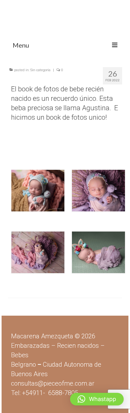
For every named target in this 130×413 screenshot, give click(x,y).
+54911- (50, 393)
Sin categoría (40, 70)
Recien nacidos (78, 345)
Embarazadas (30, 345)
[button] (97, 399)
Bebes (19, 355)
